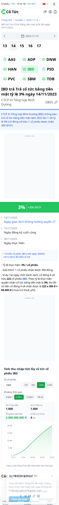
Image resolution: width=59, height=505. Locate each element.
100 (26, 385)
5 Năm (19, 397)
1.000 (41, 385)
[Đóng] (52, 474)
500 (33, 385)
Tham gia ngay (19, 497)
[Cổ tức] (50, 12)
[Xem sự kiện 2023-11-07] (4, 36)
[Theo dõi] (45, 12)
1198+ (13, 4)
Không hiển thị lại (46, 497)
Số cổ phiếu (10, 379)
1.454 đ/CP (31, 4)
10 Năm (29, 397)
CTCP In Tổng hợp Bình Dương (27, 102)
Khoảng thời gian (13, 392)
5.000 (49, 385)
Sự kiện (19, 20)
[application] (29, 443)
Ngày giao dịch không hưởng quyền (28, 222)
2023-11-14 (32, 20)
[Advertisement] (29, 167)
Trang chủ (6, 20)
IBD (24, 278)
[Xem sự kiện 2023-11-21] (54, 36)
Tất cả (40, 397)
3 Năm (9, 397)
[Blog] (55, 12)
